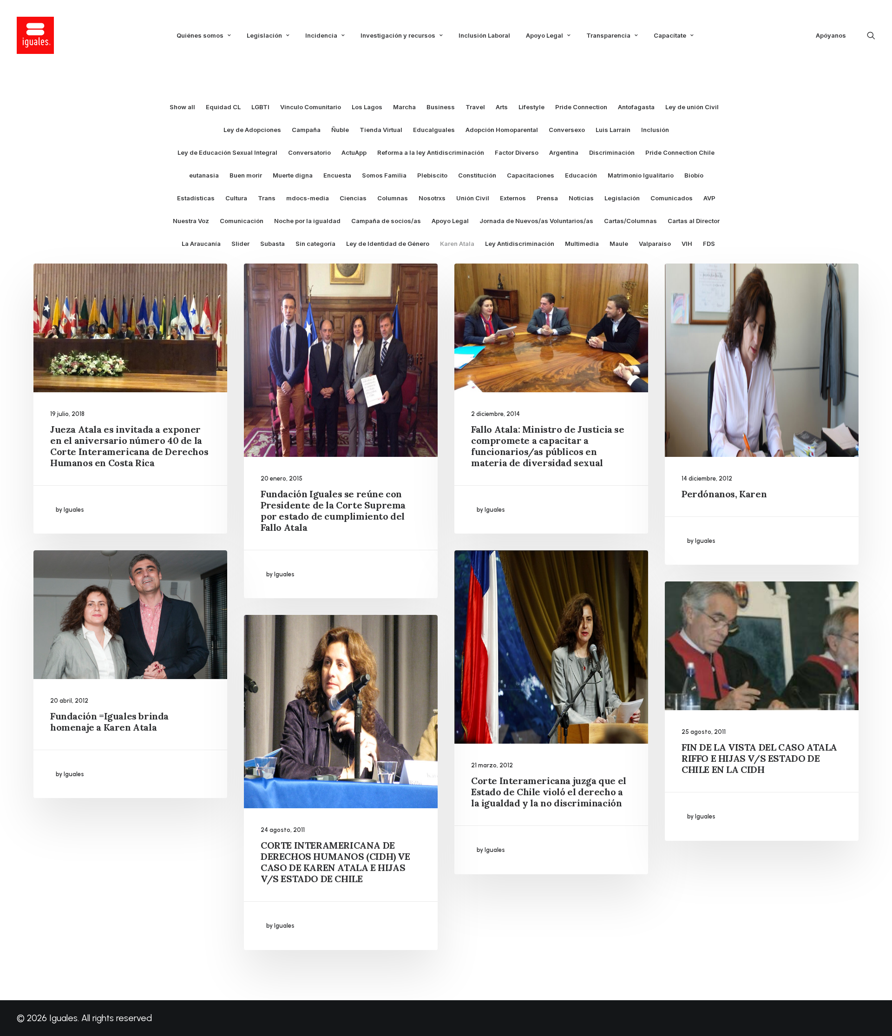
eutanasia (204, 175)
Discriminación (612, 153)
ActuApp (354, 153)
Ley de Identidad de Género (387, 244)
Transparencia (608, 35)
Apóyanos (831, 35)
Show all (182, 107)
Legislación (264, 35)
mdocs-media (307, 198)
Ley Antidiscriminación (519, 244)
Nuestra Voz (191, 221)
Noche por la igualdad (307, 221)
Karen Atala (457, 244)
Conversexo (567, 130)
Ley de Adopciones (252, 130)
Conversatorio (309, 153)
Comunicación (241, 221)
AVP (709, 198)
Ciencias (353, 198)
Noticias (581, 198)
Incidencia (321, 35)
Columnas (392, 198)
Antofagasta (636, 107)
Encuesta (337, 175)
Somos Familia (384, 175)
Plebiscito (432, 175)
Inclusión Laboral (484, 35)
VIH (687, 244)
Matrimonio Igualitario (641, 175)
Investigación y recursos (398, 35)
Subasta (272, 244)
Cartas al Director (694, 221)
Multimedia (582, 244)
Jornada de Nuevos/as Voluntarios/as (536, 221)
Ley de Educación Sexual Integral (227, 153)
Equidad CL (223, 107)
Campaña (306, 130)
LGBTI (260, 107)
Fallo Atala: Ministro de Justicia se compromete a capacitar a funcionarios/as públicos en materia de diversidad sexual (547, 446)
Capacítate (670, 35)
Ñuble (340, 130)
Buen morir (246, 175)
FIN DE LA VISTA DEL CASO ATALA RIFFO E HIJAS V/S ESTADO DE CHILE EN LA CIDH (759, 758)
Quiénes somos (200, 35)
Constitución (477, 175)
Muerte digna (293, 175)
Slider (240, 244)
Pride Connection (581, 107)
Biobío (693, 175)
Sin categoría (315, 244)
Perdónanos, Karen (724, 494)
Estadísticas (196, 198)
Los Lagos (367, 107)
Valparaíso (655, 244)
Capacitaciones (530, 175)
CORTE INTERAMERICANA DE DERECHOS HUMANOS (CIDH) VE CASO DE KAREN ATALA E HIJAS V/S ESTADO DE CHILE (335, 861)
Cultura (236, 198)
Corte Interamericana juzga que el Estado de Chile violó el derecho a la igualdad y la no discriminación (548, 792)
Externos (513, 198)
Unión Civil (472, 198)
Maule (619, 244)
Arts (502, 107)
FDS (709, 244)
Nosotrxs (432, 198)
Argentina (563, 153)
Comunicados (671, 198)
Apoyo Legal (544, 35)
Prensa (547, 198)
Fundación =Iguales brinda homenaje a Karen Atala (109, 721)
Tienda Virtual (381, 130)
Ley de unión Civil (692, 107)
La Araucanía (201, 244)
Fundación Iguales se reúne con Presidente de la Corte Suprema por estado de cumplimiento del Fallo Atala (333, 510)
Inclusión (655, 130)
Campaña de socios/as (386, 221)
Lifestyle (531, 107)
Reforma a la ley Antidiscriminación (430, 153)
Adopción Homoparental (502, 130)
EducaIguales (434, 130)
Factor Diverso (516, 153)
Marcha (404, 107)
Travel (475, 107)
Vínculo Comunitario (310, 107)
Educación (581, 175)
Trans (266, 198)
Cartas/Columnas (630, 221)
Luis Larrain (613, 130)
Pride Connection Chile (680, 153)
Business (440, 107)
